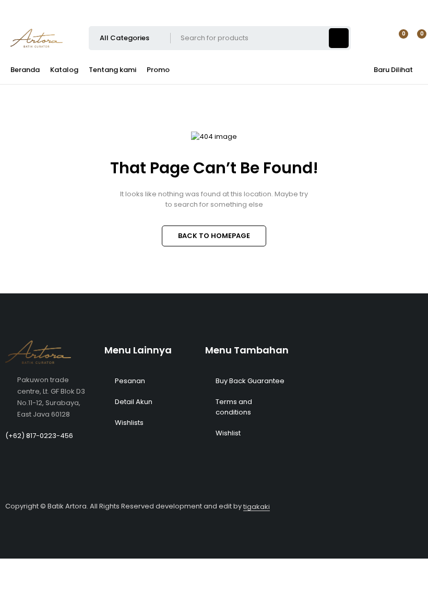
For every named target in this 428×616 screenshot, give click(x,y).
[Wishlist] (397, 38)
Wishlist (228, 433)
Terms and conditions (234, 407)
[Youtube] (385, 7)
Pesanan (130, 381)
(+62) (15, 436)
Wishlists (129, 423)
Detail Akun (133, 402)
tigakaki (256, 507)
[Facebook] (356, 7)
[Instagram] (400, 7)
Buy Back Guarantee (250, 381)
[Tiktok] (371, 7)
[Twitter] (415, 7)
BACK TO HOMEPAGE (214, 236)
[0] (413, 38)
